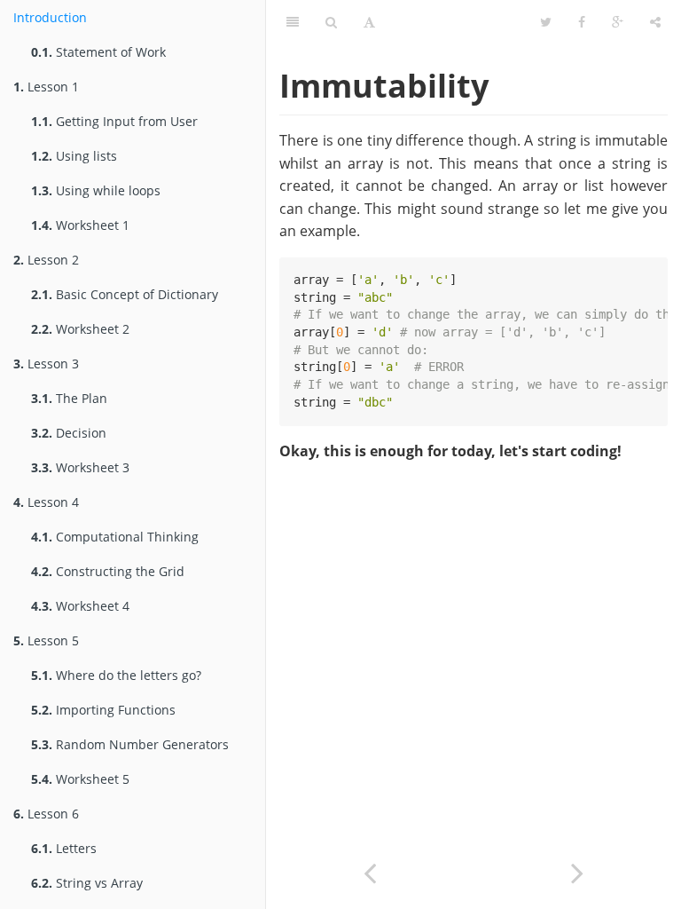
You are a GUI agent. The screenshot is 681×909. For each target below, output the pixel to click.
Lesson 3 (46, 363)
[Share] (655, 22)
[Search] (331, 22)
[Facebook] (582, 22)
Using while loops (95, 190)
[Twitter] (546, 22)
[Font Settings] (369, 22)
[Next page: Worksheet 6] (577, 871)
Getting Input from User (114, 121)
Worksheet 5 (80, 779)
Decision (68, 432)
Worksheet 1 (80, 225)
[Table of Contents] (292, 22)
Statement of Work (98, 51)
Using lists (74, 155)
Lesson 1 (46, 86)
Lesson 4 (46, 502)
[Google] (618, 22)
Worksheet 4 (80, 605)
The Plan (69, 398)
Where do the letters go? (116, 675)
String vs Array (87, 882)
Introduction (50, 17)
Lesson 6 (46, 813)
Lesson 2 (46, 259)
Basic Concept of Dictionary (124, 294)
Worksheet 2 (80, 328)
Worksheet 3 (80, 467)
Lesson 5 (46, 640)
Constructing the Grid (107, 571)
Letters (64, 848)
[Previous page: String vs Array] (370, 871)
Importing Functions (103, 709)
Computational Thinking (115, 536)
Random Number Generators (130, 744)
